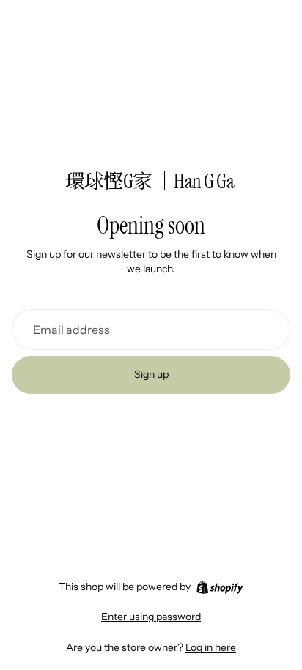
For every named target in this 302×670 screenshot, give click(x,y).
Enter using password (151, 616)
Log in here (210, 647)
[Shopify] (219, 587)
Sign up (151, 374)
